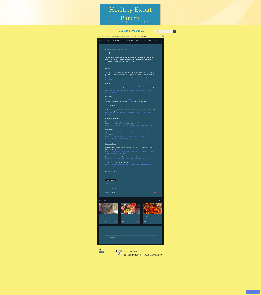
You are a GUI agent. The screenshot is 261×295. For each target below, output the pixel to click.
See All (160, 200)
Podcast (150, 40)
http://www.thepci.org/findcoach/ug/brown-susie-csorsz (149, 257)
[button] (160, 40)
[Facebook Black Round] (100, 249)
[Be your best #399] (152, 208)
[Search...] (174, 31)
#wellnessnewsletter (111, 180)
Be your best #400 (105, 216)
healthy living (130, 40)
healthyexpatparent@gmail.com (130, 251)
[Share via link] (116, 188)
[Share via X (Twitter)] (109, 188)
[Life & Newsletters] (130, 208)
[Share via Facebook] (106, 188)
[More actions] (155, 49)
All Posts (100, 40)
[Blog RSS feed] (162, 36)
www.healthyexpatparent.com (116, 22)
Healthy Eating (115, 40)
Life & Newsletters (127, 216)
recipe (123, 40)
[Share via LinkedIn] (112, 188)
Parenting (107, 40)
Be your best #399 (149, 216)
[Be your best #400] (108, 208)
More (155, 40)
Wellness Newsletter (140, 40)
